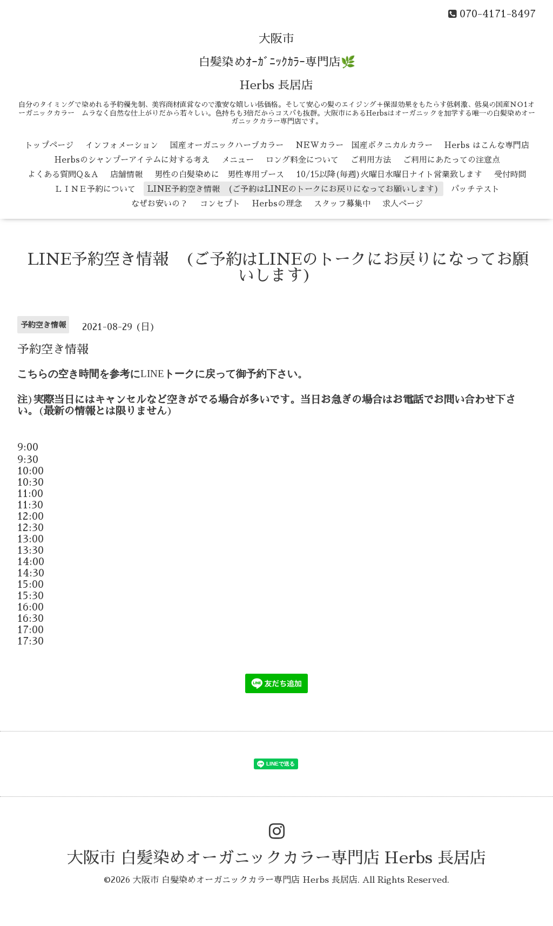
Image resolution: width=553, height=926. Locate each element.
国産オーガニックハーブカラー (227, 145)
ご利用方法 (370, 160)
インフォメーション (121, 145)
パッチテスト (475, 189)
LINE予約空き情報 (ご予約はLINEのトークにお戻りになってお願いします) (293, 189)
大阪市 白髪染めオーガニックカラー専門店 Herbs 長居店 (276, 858)
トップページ (49, 145)
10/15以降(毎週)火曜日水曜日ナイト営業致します (389, 174)
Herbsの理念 (277, 203)
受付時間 (510, 174)
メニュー (237, 160)
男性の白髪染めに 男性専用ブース (219, 174)
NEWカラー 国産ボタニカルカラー (364, 145)
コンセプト (220, 203)
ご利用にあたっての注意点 (451, 160)
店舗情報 (126, 174)
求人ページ (402, 203)
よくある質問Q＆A (63, 174)
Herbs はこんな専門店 (486, 145)
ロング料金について (302, 160)
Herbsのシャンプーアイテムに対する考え (132, 160)
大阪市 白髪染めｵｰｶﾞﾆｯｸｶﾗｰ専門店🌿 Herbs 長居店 (276, 62)
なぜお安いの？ (159, 203)
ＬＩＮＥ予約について (95, 189)
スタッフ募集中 (342, 203)
